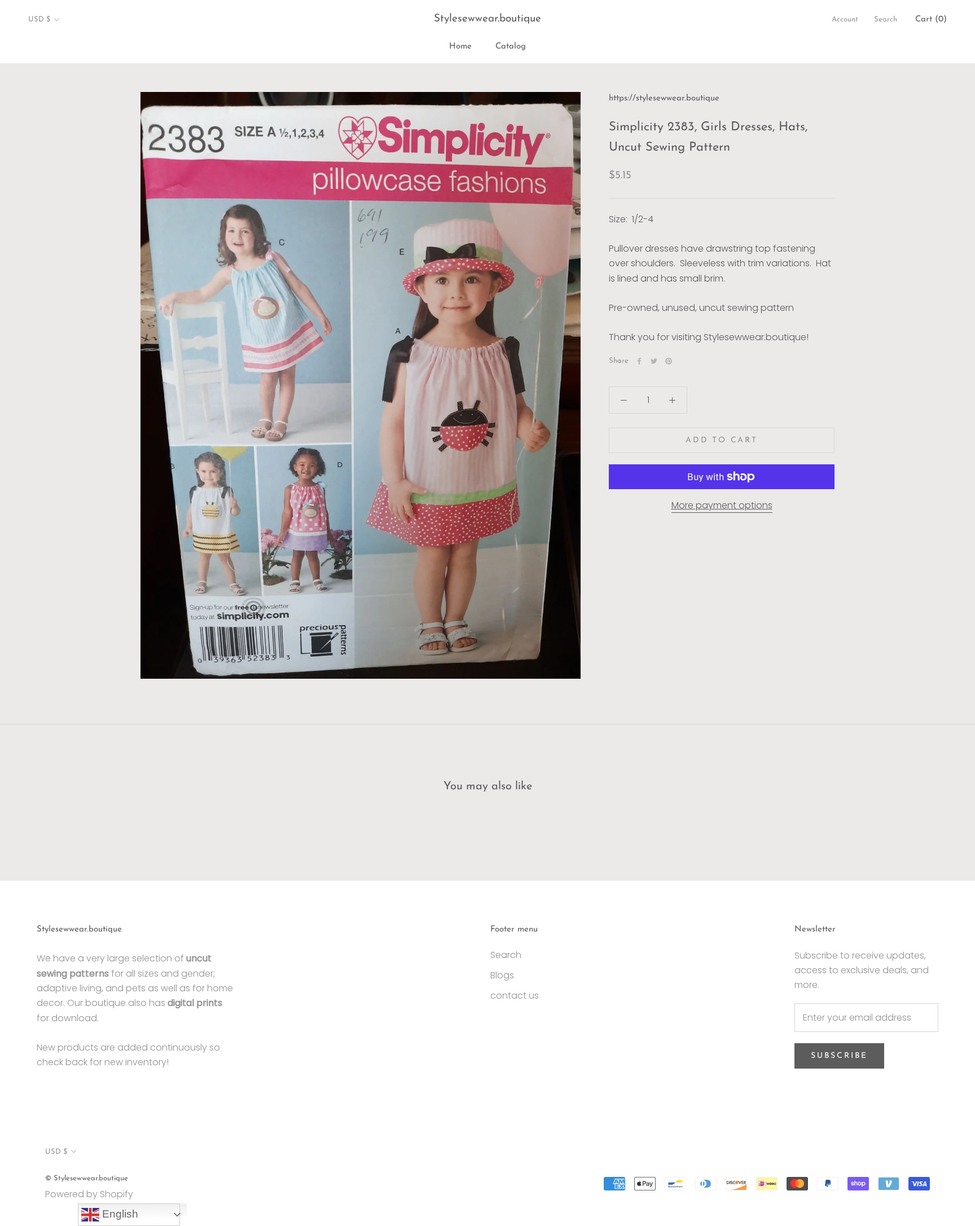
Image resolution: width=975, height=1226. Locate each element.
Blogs (502, 975)
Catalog (510, 46)
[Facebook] (639, 361)
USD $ (39, 19)
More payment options (721, 505)
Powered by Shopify (89, 1194)
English (118, 1214)
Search (885, 19)
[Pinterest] (668, 361)
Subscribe (839, 1056)
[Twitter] (654, 361)
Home (460, 46)
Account (845, 19)
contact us (514, 995)
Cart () (931, 19)
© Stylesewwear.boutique (86, 1178)
